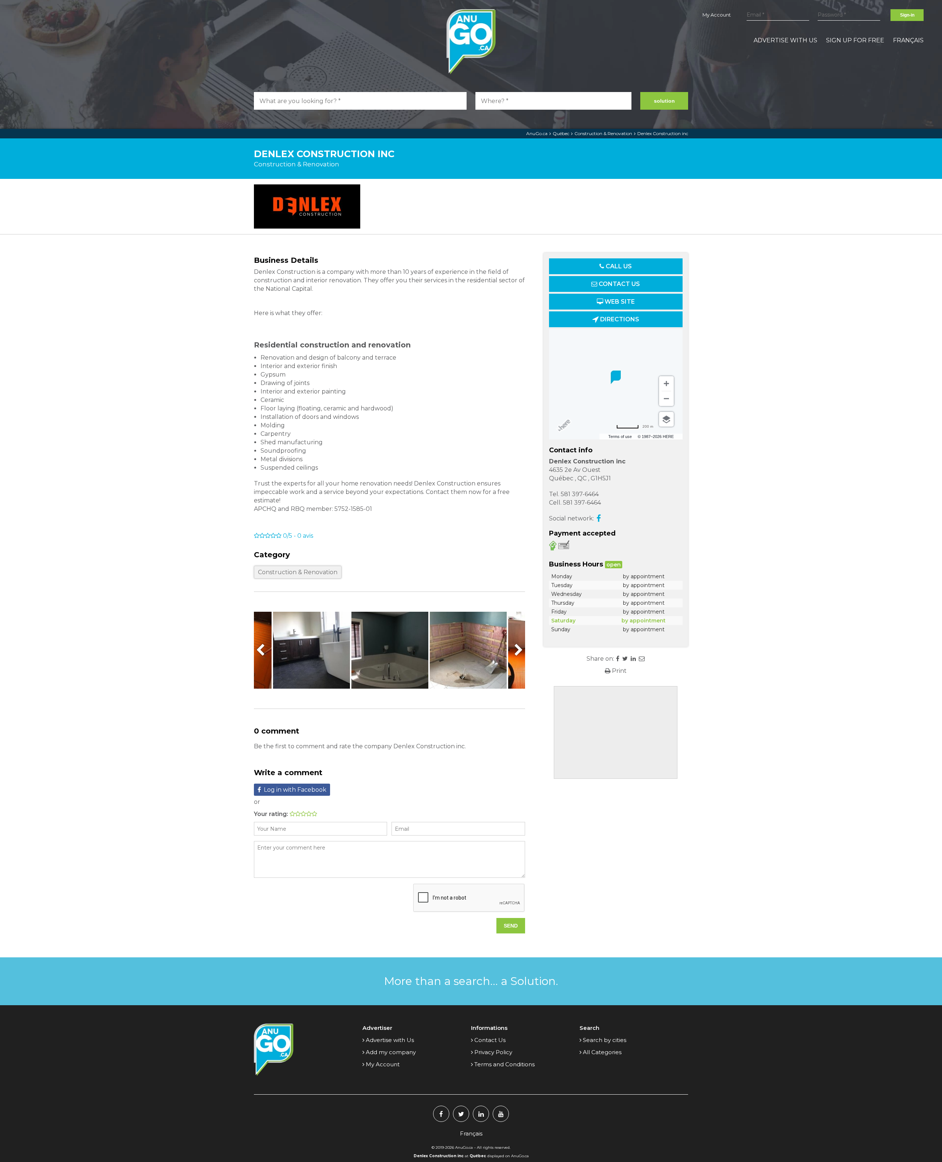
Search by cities (604, 1039)
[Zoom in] (666, 383)
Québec (561, 133)
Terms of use (620, 436)
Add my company (391, 1052)
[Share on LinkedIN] (633, 658)
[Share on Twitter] (625, 658)
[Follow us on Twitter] (461, 1114)
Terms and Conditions (504, 1064)
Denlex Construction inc (662, 133)
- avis (298, 535)
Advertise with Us (785, 40)
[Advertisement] (615, 732)
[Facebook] (598, 518)
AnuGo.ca (537, 133)
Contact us (618, 283)
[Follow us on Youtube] (501, 1114)
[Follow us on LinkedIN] (481, 1114)
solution (664, 101)
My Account (716, 15)
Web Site (619, 301)
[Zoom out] (666, 398)
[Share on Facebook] (617, 658)
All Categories (602, 1052)
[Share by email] (642, 658)
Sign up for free (855, 40)
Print (618, 670)
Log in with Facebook (295, 789)
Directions (619, 319)
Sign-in (907, 15)
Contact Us (490, 1039)
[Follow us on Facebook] (441, 1114)
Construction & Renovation (603, 133)
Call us (618, 266)
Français (908, 40)
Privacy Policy (493, 1052)
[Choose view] (666, 419)
